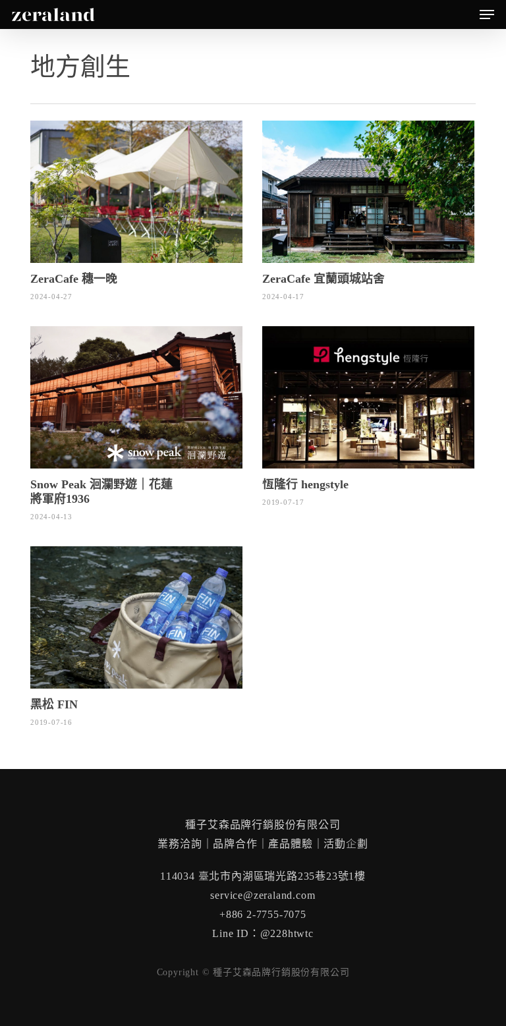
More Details (140, 182)
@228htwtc (287, 933)
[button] (487, 14)
